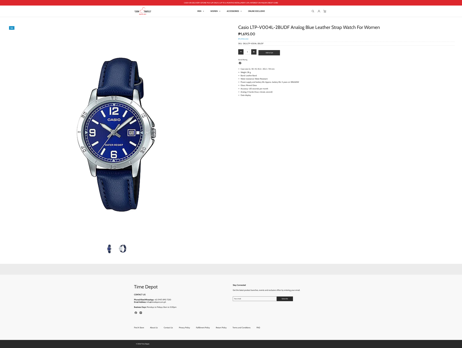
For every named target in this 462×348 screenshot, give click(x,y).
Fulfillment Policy (203, 327)
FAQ (258, 327)
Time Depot (146, 287)
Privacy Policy (184, 327)
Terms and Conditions (241, 327)
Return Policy (221, 327)
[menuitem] (201, 11)
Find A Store (139, 327)
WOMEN (214, 11)
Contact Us (168, 327)
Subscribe (285, 299)
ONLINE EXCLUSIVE (256, 11)
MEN (199, 11)
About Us (154, 327)
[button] (269, 52)
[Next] (225, 132)
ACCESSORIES (233, 11)
